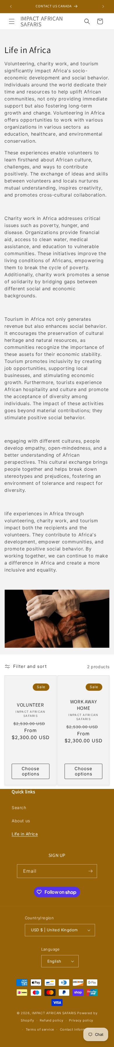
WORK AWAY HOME (83, 704)
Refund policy (51, 1020)
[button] (11, 21)
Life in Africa (25, 833)
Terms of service (40, 1029)
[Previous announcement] (10, 6)
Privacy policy (81, 1020)
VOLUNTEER (30, 705)
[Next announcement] (103, 6)
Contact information (77, 1029)
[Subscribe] (90, 871)
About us (21, 820)
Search (19, 807)
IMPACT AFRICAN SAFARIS (54, 1013)
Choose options (30, 771)
